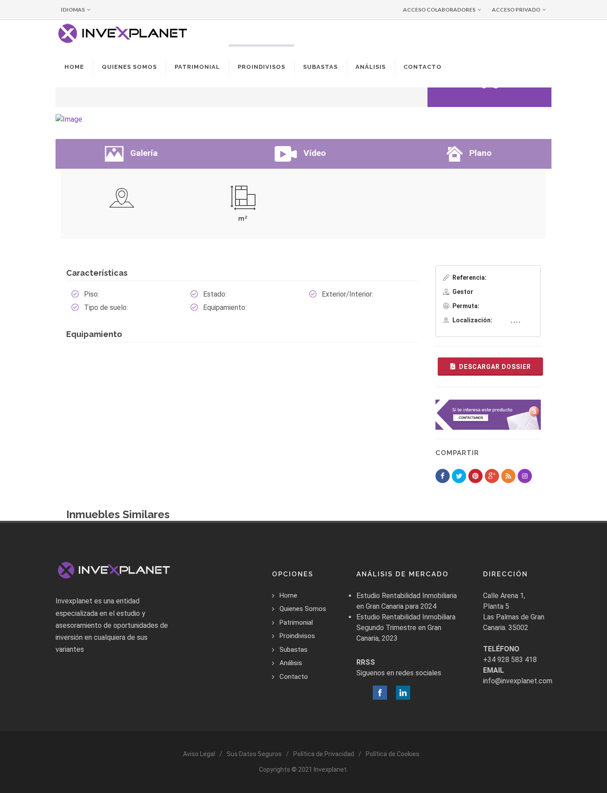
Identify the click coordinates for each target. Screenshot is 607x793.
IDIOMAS (73, 9)
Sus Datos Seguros (254, 753)
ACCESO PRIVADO (516, 9)
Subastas (293, 650)
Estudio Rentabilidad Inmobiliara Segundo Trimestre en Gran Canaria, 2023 (405, 627)
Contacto (294, 677)
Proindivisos (297, 636)
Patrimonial (296, 622)
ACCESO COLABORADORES (439, 9)
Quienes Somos (303, 609)
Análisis (291, 663)
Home (288, 595)
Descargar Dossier (495, 366)
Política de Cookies (392, 753)
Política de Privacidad (323, 753)
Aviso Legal (199, 753)
